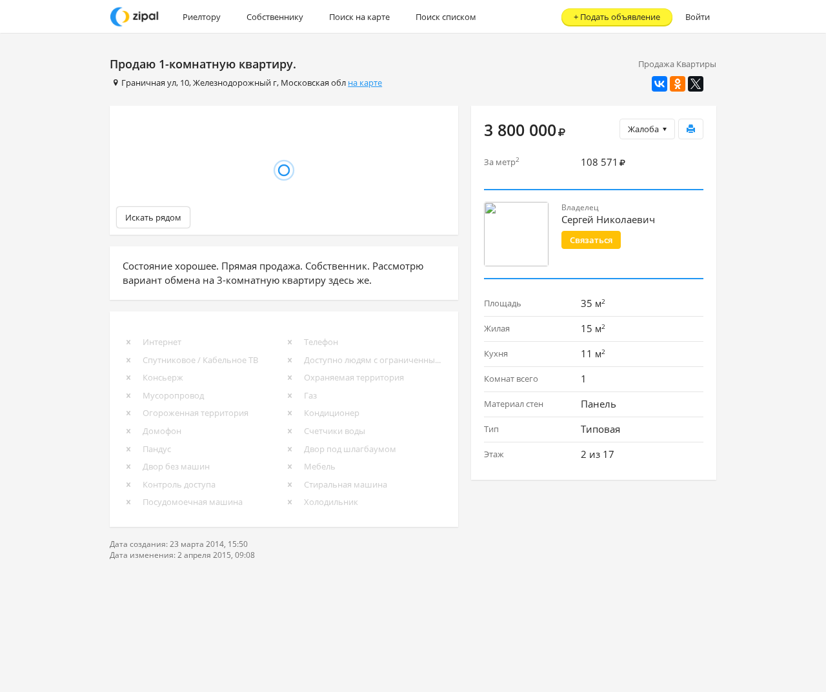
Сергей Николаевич (608, 219)
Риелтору (202, 17)
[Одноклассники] (677, 84)
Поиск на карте (359, 17)
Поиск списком (446, 17)
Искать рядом (153, 217)
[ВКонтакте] (659, 84)
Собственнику (275, 17)
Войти (697, 17)
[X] (695, 84)
